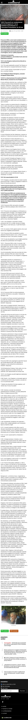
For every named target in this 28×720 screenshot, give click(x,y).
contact (5, 713)
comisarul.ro (5, 31)
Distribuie (5, 33)
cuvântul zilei (7, 717)
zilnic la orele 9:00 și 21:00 (8, 684)
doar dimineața (6, 686)
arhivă (4, 706)
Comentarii (15, 631)
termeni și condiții (7, 708)
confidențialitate (7, 711)
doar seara (5, 688)
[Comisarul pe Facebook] (2, 702)
